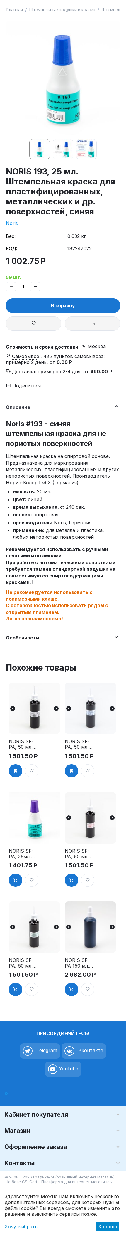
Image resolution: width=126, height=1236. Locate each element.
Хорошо (107, 1227)
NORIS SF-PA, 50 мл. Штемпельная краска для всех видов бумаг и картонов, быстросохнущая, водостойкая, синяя (79, 744)
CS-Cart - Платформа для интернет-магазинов (67, 1181)
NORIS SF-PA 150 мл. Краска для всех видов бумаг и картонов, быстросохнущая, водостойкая (79, 963)
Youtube (67, 1069)
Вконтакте (90, 1050)
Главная (14, 9)
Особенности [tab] (22, 638)
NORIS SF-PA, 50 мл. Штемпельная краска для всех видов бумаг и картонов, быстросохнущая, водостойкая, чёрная (23, 744)
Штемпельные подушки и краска (62, 9)
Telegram (46, 1050)
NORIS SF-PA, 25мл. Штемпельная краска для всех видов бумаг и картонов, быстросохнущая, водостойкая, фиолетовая (23, 853)
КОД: (11, 248)
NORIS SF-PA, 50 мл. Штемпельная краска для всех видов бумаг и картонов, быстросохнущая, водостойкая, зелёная (23, 963)
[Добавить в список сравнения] (92, 323)
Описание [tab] (18, 407)
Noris (12, 223)
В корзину (63, 305)
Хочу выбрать (21, 1227)
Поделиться (26, 386)
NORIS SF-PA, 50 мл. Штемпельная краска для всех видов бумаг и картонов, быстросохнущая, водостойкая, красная (79, 853)
